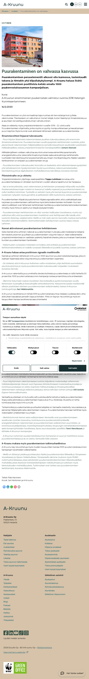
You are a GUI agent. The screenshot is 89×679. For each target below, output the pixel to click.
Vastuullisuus (8, 590)
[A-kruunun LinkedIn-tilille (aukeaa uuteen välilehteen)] (11, 632)
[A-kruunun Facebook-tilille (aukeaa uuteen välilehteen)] (5, 632)
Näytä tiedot (77, 361)
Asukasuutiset (9, 594)
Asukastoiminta (51, 554)
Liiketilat (6, 558)
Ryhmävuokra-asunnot (12, 550)
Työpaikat (7, 583)
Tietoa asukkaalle (52, 550)
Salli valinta (44, 368)
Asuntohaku (50, 590)
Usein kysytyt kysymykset (13, 565)
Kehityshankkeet (10, 586)
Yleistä (6, 579)
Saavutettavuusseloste (14, 652)
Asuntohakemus (51, 583)
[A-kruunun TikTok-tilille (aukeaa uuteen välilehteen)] (21, 632)
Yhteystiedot (8, 620)
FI (72, 4)
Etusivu (5, 11)
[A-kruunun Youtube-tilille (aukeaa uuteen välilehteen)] (16, 632)
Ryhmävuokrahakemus (54, 586)
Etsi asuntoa (8, 543)
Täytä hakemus (9, 539)
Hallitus (6, 612)
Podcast (6, 605)
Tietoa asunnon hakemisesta (15, 562)
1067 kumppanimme (16, 321)
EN (76, 4)
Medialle (7, 609)
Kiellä (16, 368)
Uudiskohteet (8, 547)
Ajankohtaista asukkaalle (55, 562)
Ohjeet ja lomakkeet (53, 547)
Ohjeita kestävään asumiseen (57, 558)
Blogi (5, 601)
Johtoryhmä (8, 616)
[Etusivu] (13, 4)
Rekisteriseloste (44, 648)
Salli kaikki (72, 368)
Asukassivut (50, 539)
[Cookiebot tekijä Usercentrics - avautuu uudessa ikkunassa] (76, 309)
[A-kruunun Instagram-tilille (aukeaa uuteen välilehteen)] (28, 632)
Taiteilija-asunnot (10, 554)
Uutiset (14, 11)
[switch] (33, 352)
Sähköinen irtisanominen (55, 594)
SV (80, 4)
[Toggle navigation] (85, 4)
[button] (71, 673)
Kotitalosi (48, 543)
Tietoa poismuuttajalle (54, 565)
